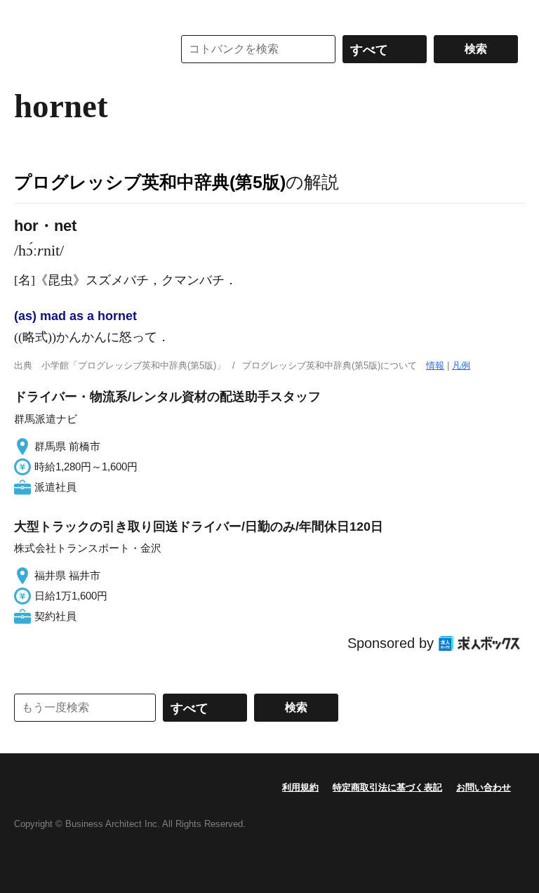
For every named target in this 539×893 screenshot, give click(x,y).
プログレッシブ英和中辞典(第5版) (150, 182)
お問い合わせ (483, 787)
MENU (28, 14)
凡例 (461, 365)
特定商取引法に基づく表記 (387, 787)
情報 (435, 365)
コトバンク (83, 49)
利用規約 (300, 787)
